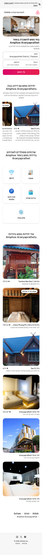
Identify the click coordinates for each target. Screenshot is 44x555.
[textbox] (30, 64)
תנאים (17, 543)
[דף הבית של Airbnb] (37, 12)
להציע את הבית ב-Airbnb (14, 12)
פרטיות (24, 543)
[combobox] (21, 56)
